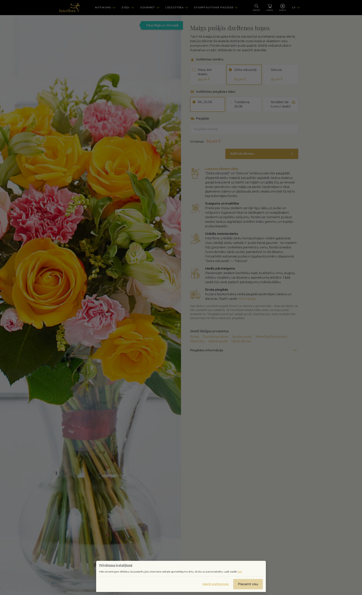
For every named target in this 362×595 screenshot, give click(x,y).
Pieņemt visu (248, 584)
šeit (240, 571)
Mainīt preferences (215, 584)
